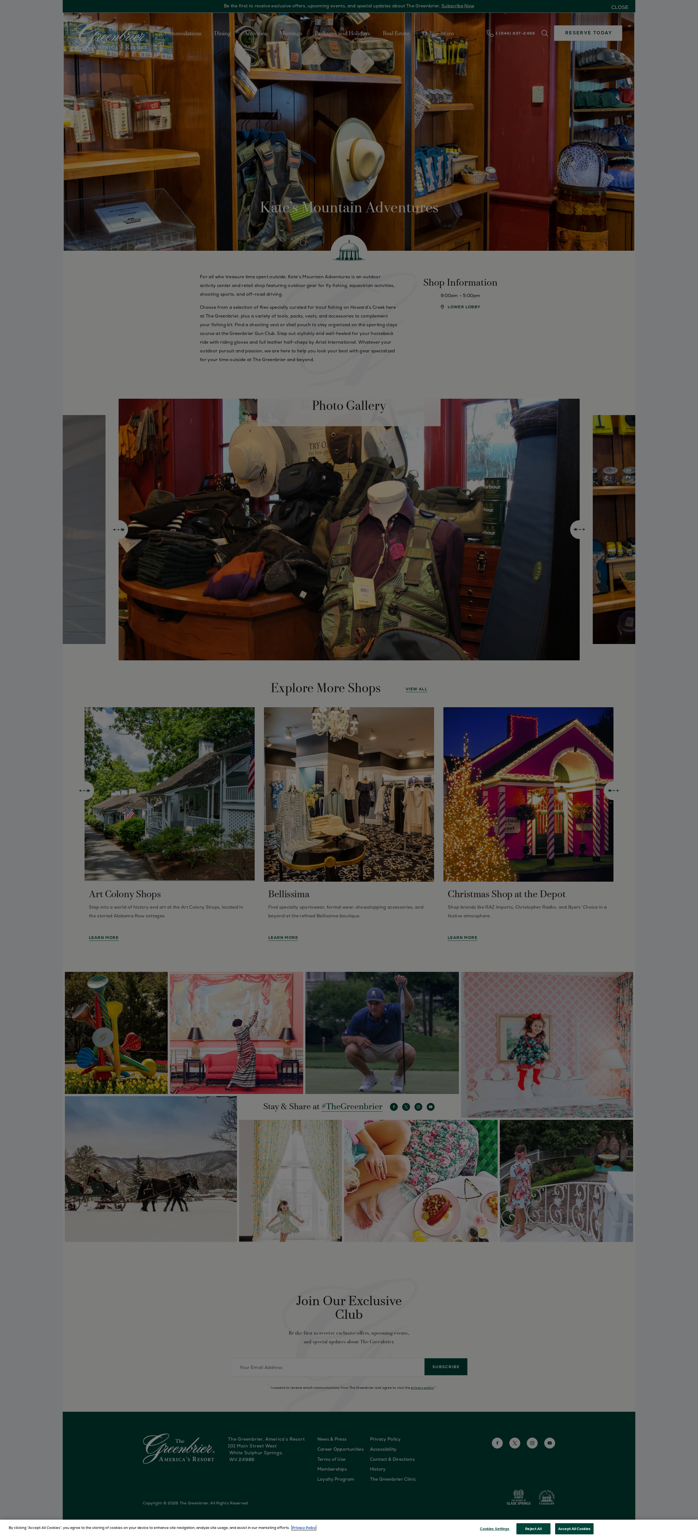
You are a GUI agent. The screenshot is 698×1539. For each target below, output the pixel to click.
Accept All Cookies (574, 1528)
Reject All (533, 1528)
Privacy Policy (304, 1527)
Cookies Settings (494, 1528)
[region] (349, 1529)
